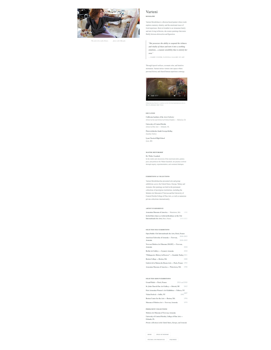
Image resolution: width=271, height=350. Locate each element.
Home (150, 334)
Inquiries (173, 339)
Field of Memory (162, 334)
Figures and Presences (156, 339)
